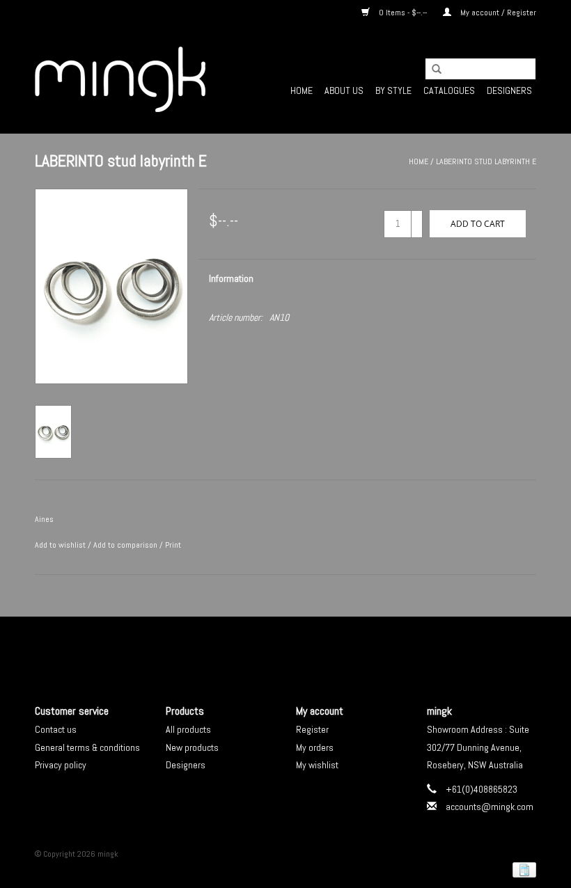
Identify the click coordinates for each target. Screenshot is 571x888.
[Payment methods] (522, 869)
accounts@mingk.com (489, 806)
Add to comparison (126, 544)
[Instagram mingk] (310, 648)
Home (301, 90)
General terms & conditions (87, 747)
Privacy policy (60, 765)
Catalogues (449, 90)
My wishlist (317, 765)
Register (312, 729)
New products (192, 747)
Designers (509, 90)
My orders (315, 747)
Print (173, 544)
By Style (393, 90)
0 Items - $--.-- (403, 12)
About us (343, 90)
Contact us (56, 729)
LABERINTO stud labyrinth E (486, 161)
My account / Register (497, 12)
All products (188, 729)
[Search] (432, 69)
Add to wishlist (60, 544)
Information (231, 278)
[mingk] (120, 79)
